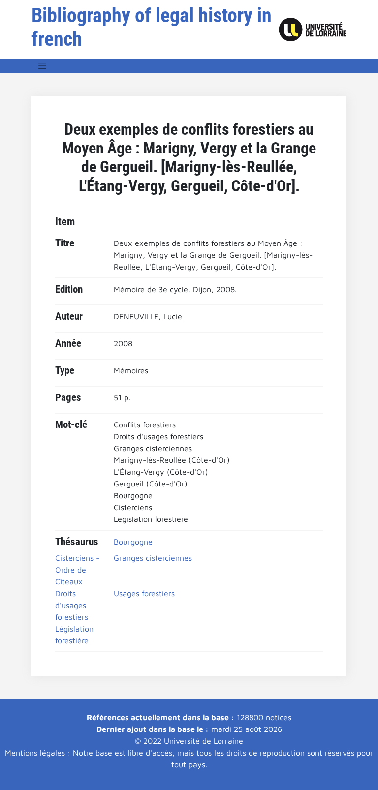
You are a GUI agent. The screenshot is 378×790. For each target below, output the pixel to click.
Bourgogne (133, 541)
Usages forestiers (144, 593)
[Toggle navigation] (42, 66)
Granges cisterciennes (153, 557)
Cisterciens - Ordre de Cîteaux (77, 569)
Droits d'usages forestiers (71, 605)
